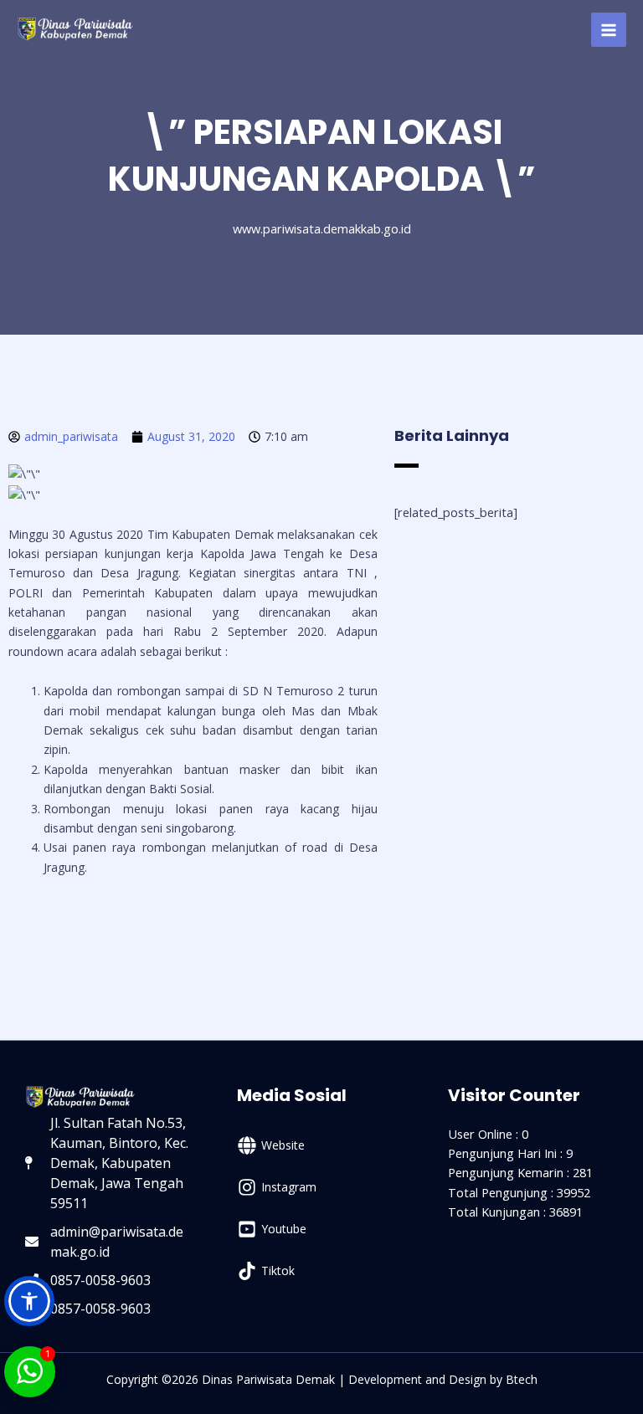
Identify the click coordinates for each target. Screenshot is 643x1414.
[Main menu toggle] (608, 30)
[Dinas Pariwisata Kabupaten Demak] (75, 29)
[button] (29, 1301)
